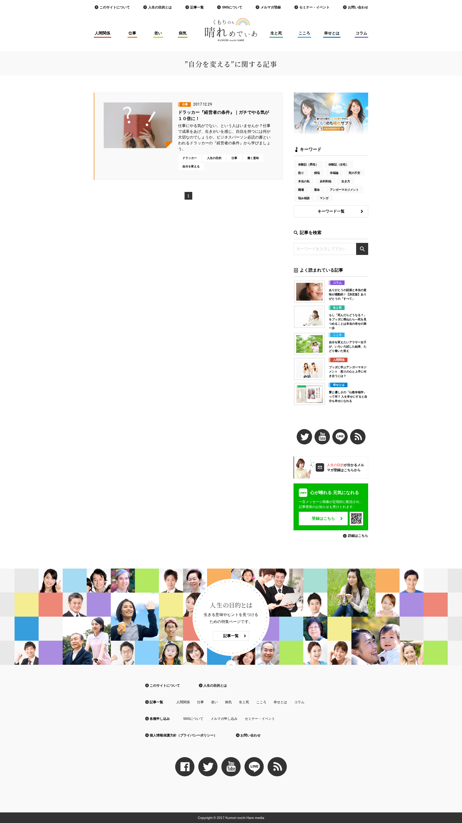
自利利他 (325, 181)
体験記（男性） (308, 164)
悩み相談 (304, 198)
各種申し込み (160, 719)
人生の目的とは (160, 7)
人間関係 (102, 33)
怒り (301, 173)
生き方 (345, 181)
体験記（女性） (338, 164)
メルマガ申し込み (224, 719)
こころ (304, 33)
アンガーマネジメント (344, 189)
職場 (301, 189)
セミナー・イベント (314, 7)
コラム (361, 33)
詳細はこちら (358, 536)
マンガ (324, 198)
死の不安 (354, 173)
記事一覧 (197, 7)
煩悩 (317, 173)
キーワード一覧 (331, 211)
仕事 (132, 33)
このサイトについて (115, 7)
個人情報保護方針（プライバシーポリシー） (183, 735)
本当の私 (304, 181)
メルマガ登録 (271, 7)
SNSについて (232, 7)
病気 (182, 33)
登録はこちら (323, 518)
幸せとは (332, 33)
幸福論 (334, 173)
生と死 (276, 33)
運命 (317, 189)
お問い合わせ (358, 7)
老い (158, 33)
